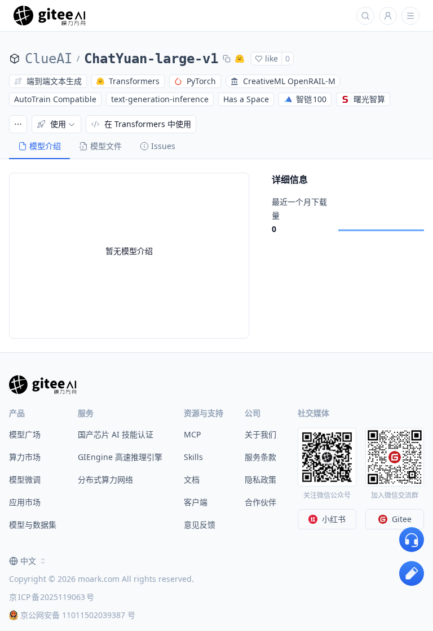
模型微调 (25, 479)
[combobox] (28, 561)
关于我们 (260, 434)
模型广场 (25, 434)
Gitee (402, 519)
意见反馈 (199, 524)
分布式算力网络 (105, 479)
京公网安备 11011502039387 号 (77, 615)
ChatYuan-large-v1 (151, 59)
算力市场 (25, 457)
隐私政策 (260, 479)
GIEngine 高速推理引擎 (120, 457)
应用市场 (25, 502)
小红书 (334, 519)
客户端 (195, 502)
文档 (192, 479)
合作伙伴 (260, 502)
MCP (192, 434)
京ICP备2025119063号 (51, 596)
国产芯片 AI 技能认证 (115, 434)
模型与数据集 (32, 524)
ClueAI (48, 59)
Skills (193, 457)
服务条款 (260, 457)
